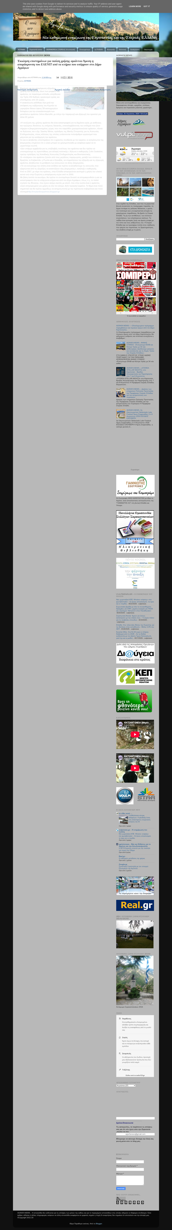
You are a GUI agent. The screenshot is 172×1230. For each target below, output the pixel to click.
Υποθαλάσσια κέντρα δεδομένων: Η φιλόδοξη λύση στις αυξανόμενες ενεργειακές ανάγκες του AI (139, 819)
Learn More (135, 6)
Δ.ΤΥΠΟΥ (99, 50)
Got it (147, 6)
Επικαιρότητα (85, 50)
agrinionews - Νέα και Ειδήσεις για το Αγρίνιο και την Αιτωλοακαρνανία (135, 845)
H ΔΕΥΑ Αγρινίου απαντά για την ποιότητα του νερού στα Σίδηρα (134, 849)
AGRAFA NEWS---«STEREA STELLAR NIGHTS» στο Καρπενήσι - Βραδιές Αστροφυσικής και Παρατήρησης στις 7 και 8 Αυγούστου (139, 372)
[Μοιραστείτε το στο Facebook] (69, 77)
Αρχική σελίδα (62, 89)
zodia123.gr (140, 1075)
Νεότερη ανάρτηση (27, 89)
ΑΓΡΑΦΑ (27, 81)
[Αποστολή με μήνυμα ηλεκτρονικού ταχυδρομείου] (62, 77)
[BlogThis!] (64, 77)
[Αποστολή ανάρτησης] (57, 77)
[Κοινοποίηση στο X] (66, 77)
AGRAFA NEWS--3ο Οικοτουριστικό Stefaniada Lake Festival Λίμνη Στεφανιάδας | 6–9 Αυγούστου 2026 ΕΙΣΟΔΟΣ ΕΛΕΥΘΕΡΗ (139, 414)
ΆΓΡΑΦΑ (21, 50)
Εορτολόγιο (135, 470)
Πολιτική (122, 50)
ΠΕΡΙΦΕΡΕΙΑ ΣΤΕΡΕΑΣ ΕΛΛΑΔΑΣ (60, 50)
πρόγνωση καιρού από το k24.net (135, 163)
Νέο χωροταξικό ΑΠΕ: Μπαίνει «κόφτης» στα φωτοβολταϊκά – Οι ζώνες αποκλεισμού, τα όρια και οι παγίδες (135, 602)
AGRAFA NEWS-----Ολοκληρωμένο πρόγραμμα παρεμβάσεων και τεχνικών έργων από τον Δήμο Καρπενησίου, (135, 328)
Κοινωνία (111, 50)
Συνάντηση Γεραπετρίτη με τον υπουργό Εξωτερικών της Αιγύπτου (133, 867)
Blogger (99, 1224)
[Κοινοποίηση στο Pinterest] (71, 77)
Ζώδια (128, 1075)
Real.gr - (122, 856)
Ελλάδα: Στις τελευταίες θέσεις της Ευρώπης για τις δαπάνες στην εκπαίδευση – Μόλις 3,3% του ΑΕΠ (135, 627)
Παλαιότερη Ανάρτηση (99, 89)
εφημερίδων (142, 316)
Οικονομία (148, 50)
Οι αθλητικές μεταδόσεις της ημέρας (132, 858)
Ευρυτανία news (36, 50)
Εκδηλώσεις (135, 50)
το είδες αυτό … (125, 813)
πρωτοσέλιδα (133, 316)
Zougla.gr (123, 864)
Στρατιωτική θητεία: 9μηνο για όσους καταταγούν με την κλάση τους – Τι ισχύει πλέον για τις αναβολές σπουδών (135, 618)
